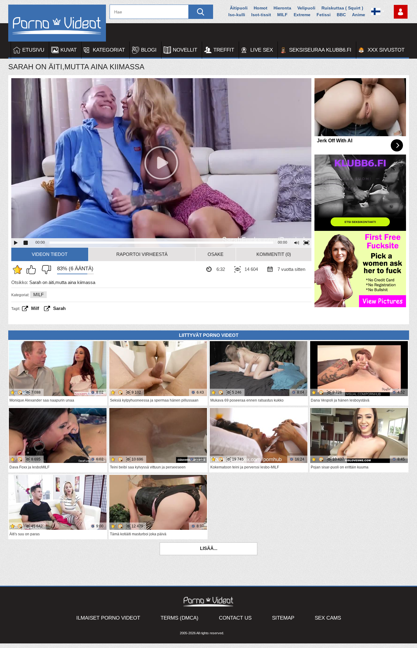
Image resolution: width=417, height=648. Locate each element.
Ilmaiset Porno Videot (108, 618)
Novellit (185, 50)
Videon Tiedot (49, 254)
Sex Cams (328, 618)
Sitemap (283, 618)
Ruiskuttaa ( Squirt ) (342, 7)
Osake (215, 254)
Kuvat (68, 50)
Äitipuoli (239, 7)
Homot (260, 7)
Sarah (59, 308)
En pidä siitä (45, 269)
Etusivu (33, 50)
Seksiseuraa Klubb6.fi (320, 50)
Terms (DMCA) (179, 618)
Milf (35, 308)
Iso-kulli (236, 14)
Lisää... (208, 548)
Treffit (223, 50)
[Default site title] (57, 23)
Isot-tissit (261, 14)
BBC (341, 14)
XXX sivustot (386, 50)
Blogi (149, 50)
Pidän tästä (33, 269)
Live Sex (261, 50)
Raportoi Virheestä (142, 254)
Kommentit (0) (273, 254)
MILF (282, 14)
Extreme (302, 14)
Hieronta (282, 7)
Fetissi (324, 14)
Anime (358, 14)
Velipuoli (306, 7)
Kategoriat (109, 50)
